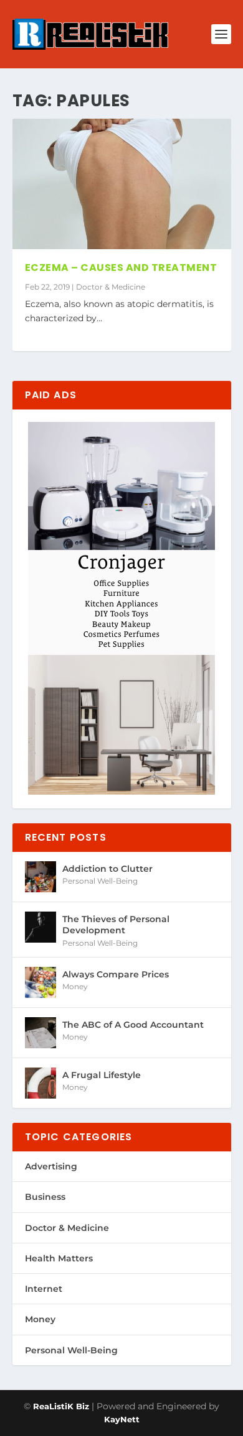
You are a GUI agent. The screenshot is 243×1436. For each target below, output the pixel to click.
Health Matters (59, 1258)
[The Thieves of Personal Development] (40, 927)
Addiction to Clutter (107, 868)
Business (45, 1196)
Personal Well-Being (100, 880)
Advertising (51, 1166)
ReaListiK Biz (61, 1406)
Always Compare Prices (115, 974)
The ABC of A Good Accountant (133, 1024)
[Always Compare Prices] (40, 982)
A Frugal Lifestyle (101, 1075)
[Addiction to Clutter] (40, 876)
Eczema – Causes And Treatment (121, 267)
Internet (43, 1288)
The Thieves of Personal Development (115, 924)
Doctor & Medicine (110, 286)
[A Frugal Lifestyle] (40, 1083)
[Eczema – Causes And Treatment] (121, 184)
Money (75, 986)
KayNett (122, 1419)
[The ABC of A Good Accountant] (40, 1032)
